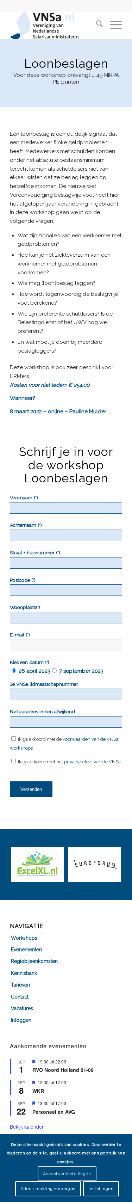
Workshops (24, 938)
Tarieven (20, 985)
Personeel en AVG (53, 1111)
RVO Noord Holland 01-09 (63, 1069)
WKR (38, 1090)
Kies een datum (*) (29, 662)
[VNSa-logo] (55, 25)
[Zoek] (96, 25)
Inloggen (21, 1020)
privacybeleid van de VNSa (92, 761)
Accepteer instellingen (67, 1173)
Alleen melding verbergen (48, 1188)
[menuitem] (96, 25)
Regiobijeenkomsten (34, 961)
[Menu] (112, 25)
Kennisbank (24, 973)
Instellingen (100, 1188)
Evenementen (26, 949)
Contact (20, 997)
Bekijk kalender (27, 1126)
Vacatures (22, 1008)
